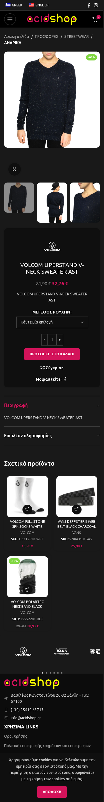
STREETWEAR (76, 36)
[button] (9, 115)
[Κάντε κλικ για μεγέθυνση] (14, 169)
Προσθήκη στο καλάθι (52, 354)
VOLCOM (27, 532)
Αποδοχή (52, 792)
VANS (76, 532)
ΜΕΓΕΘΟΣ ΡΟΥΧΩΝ (51, 312)
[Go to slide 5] (58, 673)
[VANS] (61, 651)
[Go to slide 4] (54, 673)
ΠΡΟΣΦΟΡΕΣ (47, 36)
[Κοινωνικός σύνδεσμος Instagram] (96, 5)
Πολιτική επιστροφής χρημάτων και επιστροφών (47, 745)
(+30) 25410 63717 (27, 710)
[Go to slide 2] (46, 673)
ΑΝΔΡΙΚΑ (12, 42)
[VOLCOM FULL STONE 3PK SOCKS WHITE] (27, 496)
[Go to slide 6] (61, 673)
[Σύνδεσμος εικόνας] (32, 682)
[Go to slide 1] (42, 673)
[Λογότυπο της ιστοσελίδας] (52, 19)
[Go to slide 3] (50, 673)
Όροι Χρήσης (15, 736)
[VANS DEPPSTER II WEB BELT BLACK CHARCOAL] (76, 496)
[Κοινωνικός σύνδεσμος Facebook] (89, 5)
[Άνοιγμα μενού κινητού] (10, 19)
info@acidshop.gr (26, 718)
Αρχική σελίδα (16, 36)
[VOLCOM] (23, 651)
